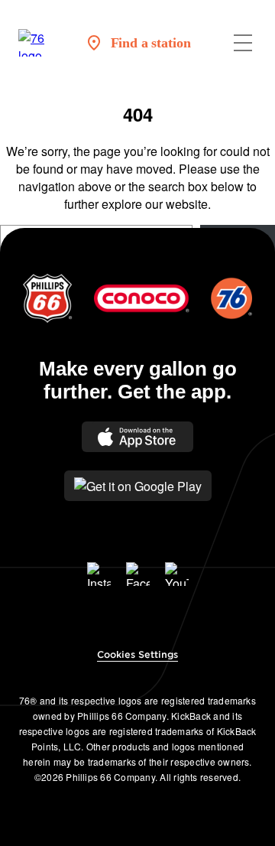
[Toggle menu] (243, 43)
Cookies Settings (137, 654)
